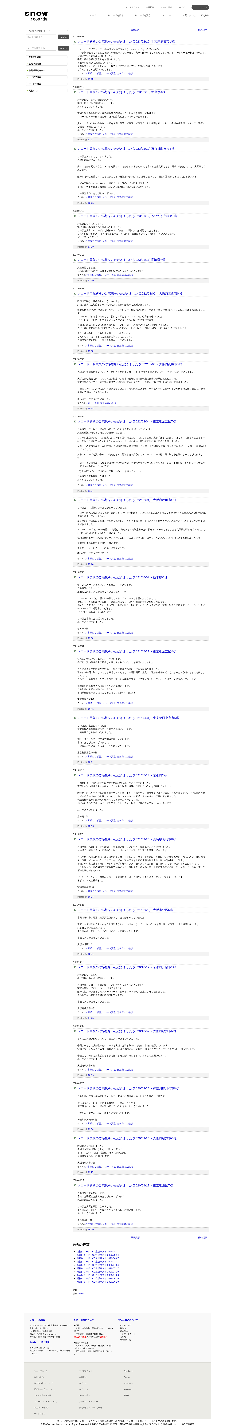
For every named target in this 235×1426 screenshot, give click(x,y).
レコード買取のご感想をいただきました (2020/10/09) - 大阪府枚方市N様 (126, 1031)
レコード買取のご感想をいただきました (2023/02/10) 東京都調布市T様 (125, 148)
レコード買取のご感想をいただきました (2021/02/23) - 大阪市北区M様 (125, 910)
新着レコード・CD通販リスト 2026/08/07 (98, 1258)
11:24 (91, 564)
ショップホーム (40, 1371)
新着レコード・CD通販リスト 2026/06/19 (98, 1281)
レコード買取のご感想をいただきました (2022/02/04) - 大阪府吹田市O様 (127, 500)
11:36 (91, 638)
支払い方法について (128, 1320)
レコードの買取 (37, 1320)
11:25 (91, 1172)
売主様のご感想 (125, 73)
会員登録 (150, 7)
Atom (81, 1293)
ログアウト (84, 1389)
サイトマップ (40, 1414)
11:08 (91, 351)
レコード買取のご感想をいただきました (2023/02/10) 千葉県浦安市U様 (126, 41)
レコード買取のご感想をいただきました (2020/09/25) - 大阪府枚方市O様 (127, 1138)
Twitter (126, 1395)
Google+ (127, 1377)
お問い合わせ (40, 1377)
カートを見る (84, 1395)
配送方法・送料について (44, 1389)
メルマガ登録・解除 (42, 1395)
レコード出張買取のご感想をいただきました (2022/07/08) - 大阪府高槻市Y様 (129, 364)
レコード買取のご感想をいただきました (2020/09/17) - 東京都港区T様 (125, 1185)
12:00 (91, 280)
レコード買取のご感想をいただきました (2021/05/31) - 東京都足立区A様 (126, 651)
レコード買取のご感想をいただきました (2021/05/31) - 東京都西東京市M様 (128, 718)
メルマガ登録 (166, 7)
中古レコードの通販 (40, 1342)
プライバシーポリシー (88, 1401)
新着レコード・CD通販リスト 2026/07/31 (98, 1261)
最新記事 (135, 29)
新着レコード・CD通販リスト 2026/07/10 (98, 1271)
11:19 (91, 79)
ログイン (183, 7)
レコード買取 (109, 73)
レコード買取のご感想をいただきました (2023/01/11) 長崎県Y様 (121, 259)
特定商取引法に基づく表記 (90, 1407)
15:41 (91, 954)
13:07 (91, 139)
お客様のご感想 (93, 73)
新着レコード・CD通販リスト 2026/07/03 (98, 1275)
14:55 (91, 1018)
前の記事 (202, 29)
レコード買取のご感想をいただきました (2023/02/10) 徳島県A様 (121, 92)
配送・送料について (84, 1320)
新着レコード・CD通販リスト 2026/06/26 (98, 1278)
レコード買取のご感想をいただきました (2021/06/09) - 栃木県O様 (122, 577)
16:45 (91, 709)
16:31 (91, 762)
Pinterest (128, 1389)
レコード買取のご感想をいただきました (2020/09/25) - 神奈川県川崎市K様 (128, 1088)
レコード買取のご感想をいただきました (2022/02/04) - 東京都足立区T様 (126, 421)
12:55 (91, 203)
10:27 (91, 896)
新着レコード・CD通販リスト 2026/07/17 (98, 1268)
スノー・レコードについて (45, 1401)
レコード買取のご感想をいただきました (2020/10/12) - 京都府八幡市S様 (126, 967)
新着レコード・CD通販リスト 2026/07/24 (98, 1265)
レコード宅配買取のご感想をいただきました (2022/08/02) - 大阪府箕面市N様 (130, 293)
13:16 (91, 826)
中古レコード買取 (41, 1407)
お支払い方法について (43, 1383)
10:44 (91, 408)
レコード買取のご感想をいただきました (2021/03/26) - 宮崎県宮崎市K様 (126, 839)
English (205, 15)
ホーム (93, 15)
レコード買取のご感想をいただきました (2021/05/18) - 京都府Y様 (122, 775)
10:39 (91, 1075)
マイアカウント (132, 7)
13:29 (91, 246)
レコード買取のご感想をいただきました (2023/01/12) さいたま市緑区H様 (127, 216)
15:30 (91, 1229)
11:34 (91, 491)
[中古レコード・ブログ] (36, 15)
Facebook (128, 1371)
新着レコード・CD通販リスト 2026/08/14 (98, 1255)
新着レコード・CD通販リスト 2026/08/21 (98, 1251)
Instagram (128, 1383)
